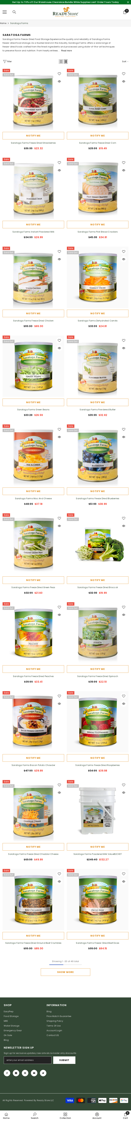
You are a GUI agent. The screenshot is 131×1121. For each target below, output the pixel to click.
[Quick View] (59, 81)
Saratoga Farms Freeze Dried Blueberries (97, 498)
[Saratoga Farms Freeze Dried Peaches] (33, 633)
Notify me (33, 135)
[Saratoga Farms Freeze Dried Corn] (97, 99)
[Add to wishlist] (59, 74)
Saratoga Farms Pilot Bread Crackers (98, 231)
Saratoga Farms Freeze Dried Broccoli (97, 587)
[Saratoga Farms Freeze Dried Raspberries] (97, 721)
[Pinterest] (25, 1073)
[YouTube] (34, 1073)
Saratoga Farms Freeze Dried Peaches (33, 676)
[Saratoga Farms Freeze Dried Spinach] (97, 633)
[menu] (5, 12)
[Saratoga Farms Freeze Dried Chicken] (33, 277)
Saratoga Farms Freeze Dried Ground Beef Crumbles (33, 943)
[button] (61, 61)
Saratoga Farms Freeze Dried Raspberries (97, 765)
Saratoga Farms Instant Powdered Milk (33, 231)
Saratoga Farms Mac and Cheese (33, 498)
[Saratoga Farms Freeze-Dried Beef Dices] (97, 899)
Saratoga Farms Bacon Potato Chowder (33, 765)
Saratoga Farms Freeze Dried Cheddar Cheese (33, 854)
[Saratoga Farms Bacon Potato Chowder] (33, 721)
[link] (35, 1115)
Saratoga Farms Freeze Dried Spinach (97, 676)
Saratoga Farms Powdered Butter (97, 409)
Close (128, 2)
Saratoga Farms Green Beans (33, 409)
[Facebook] (7, 1073)
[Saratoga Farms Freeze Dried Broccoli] (97, 544)
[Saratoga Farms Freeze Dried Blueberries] (97, 455)
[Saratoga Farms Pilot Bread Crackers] (97, 188)
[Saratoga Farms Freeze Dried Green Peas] (33, 544)
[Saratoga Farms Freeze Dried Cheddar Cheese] (33, 810)
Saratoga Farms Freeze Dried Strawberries (33, 142)
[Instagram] (16, 1073)
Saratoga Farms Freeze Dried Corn (97, 142)
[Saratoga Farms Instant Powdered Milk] (33, 188)
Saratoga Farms (19, 23)
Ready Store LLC (45, 1100)
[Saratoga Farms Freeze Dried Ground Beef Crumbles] (33, 899)
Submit (64, 1060)
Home (3, 23)
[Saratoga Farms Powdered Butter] (97, 366)
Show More (65, 972)
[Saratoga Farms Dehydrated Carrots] (97, 277)
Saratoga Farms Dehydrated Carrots (98, 320)
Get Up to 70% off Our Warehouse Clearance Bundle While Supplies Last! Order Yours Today (65, 2)
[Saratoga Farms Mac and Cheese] (33, 455)
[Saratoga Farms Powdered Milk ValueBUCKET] (97, 810)
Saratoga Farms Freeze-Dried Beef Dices (97, 943)
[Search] (14, 12)
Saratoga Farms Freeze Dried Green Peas (33, 587)
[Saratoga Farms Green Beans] (33, 366)
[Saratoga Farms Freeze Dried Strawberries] (33, 99)
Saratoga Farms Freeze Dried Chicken (33, 320)
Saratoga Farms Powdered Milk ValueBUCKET (98, 854)
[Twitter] (43, 1073)
